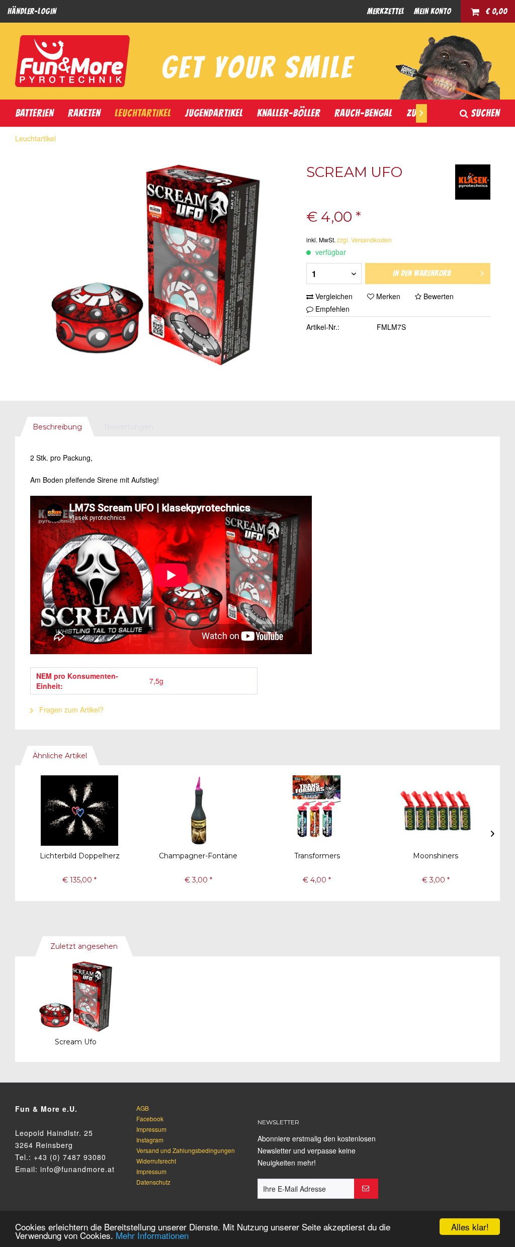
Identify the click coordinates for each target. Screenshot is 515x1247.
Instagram (149, 1139)
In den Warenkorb (422, 273)
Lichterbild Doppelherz (80, 855)
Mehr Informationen (152, 1235)
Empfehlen (331, 309)
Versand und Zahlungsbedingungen (185, 1150)
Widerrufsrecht (156, 1160)
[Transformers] (317, 810)
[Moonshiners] (435, 810)
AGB (142, 1108)
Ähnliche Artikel (60, 755)
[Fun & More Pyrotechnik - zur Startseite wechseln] (72, 61)
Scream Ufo (76, 1041)
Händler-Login (32, 11)
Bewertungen (128, 426)
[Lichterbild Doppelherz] (79, 810)
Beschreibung (57, 426)
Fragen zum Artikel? (70, 709)
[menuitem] (32, 11)
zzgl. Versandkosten (364, 239)
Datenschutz (153, 1182)
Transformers (317, 855)
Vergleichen (333, 296)
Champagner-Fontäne (198, 855)
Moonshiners (435, 855)
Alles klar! (470, 1226)
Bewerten (437, 296)
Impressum (151, 1129)
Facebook (149, 1118)
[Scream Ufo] (75, 996)
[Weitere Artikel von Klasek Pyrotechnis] (472, 182)
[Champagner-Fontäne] (198, 810)
